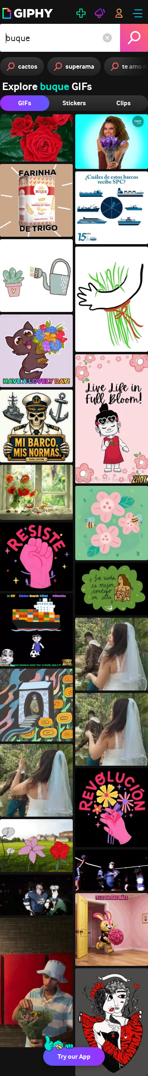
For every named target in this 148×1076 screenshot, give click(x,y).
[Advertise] (100, 13)
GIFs (24, 103)
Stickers (74, 103)
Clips (123, 103)
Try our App (74, 1056)
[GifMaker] (81, 13)
